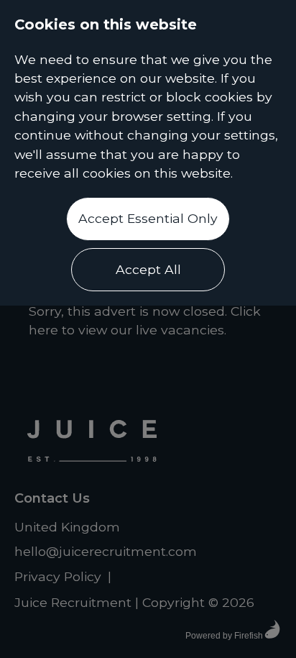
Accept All (148, 269)
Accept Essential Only (148, 218)
